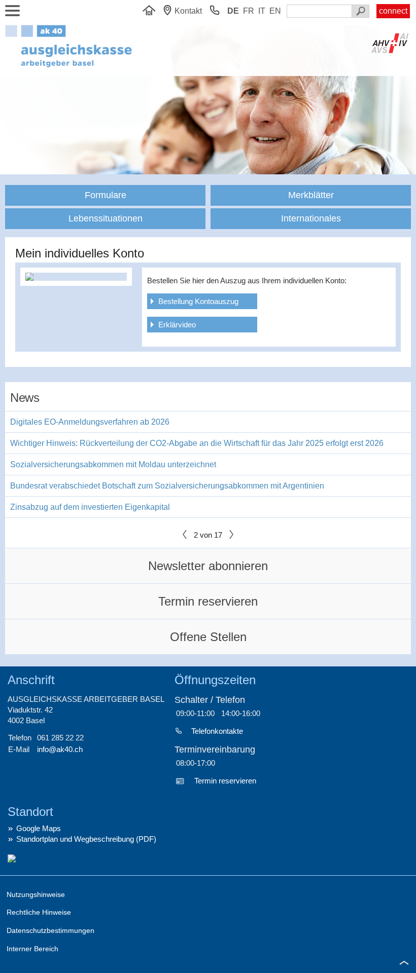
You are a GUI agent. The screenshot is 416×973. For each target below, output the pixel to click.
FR (248, 11)
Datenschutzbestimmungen (50, 930)
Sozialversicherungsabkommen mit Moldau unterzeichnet (113, 464)
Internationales (311, 218)
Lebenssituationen (105, 218)
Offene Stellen (208, 637)
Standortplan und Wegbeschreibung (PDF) (86, 839)
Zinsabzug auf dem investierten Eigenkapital (90, 507)
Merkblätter (311, 195)
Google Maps (38, 828)
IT (261, 11)
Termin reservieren (208, 601)
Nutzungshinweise (36, 894)
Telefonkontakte (217, 731)
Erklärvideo (177, 324)
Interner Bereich (32, 949)
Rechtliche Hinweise (39, 912)
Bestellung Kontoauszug (198, 301)
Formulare (105, 195)
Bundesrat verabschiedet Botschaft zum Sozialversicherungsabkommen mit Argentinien (167, 485)
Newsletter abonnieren (208, 566)
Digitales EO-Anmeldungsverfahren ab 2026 (89, 422)
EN (275, 11)
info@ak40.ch (60, 749)
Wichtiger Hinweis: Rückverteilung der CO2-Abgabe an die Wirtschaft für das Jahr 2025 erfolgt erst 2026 (197, 443)
